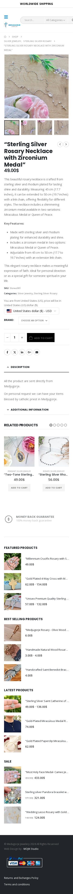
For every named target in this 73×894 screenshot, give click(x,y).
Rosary (12, 471)
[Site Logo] (12, 25)
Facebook (7, 352)
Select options (54, 487)
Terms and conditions (17, 887)
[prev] (60, 144)
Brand (8, 320)
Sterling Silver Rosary (45, 293)
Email (36, 352)
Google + (29, 352)
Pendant (46, 471)
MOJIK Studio (31, 851)
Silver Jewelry (25, 293)
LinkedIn (22, 352)
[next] (66, 144)
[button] (7, 17)
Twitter (14, 352)
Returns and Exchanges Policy (21, 880)
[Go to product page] (19, 451)
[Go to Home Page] (5, 37)
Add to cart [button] (19, 487)
